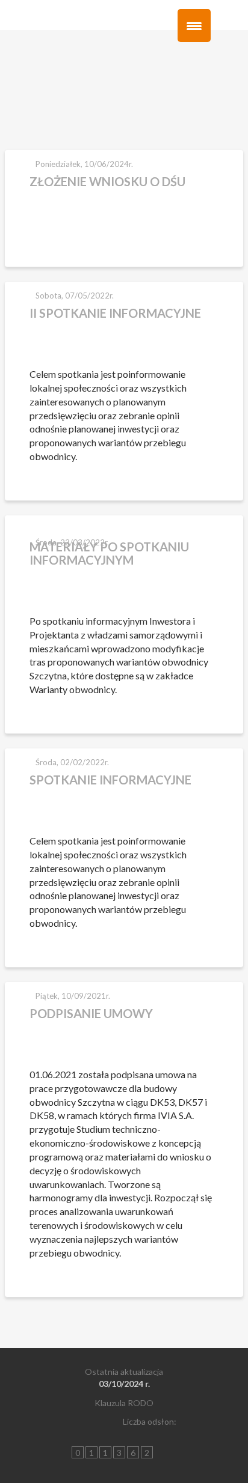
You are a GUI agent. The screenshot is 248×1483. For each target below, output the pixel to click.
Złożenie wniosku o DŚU (107, 181)
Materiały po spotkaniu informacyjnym (109, 553)
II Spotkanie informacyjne (115, 313)
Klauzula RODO (124, 1403)
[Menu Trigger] (194, 25)
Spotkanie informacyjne (110, 779)
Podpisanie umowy (91, 1013)
